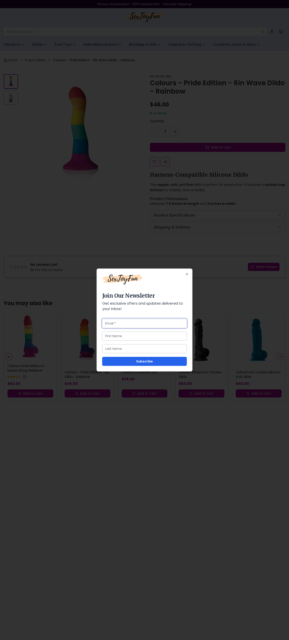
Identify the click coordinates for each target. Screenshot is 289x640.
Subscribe (144, 361)
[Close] (187, 274)
